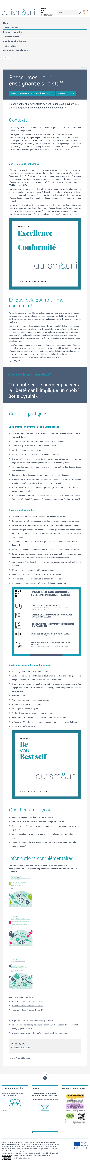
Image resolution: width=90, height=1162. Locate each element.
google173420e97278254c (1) (21, 1158)
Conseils (50, 93)
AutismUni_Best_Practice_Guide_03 (27, 1001)
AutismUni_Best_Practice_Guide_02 (27, 1005)
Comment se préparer (66, 93)
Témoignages (9, 45)
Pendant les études (12, 32)
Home (6, 23)
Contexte (14, 93)
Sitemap (4, 1111)
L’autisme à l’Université (14, 41)
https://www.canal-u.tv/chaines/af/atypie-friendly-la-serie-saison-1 (41, 1033)
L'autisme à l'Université (22, 1058)
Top (45, 1074)
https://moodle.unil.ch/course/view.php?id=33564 (33, 1020)
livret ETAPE (14, 361)
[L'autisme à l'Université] (29, 12)
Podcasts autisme (22, 1047)
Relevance (24, 93)
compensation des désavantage (23, 357)
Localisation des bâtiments (16, 50)
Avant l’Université (12, 27)
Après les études (11, 36)
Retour (83, 67)
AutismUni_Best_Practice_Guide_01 (27, 1010)
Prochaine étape (38, 93)
